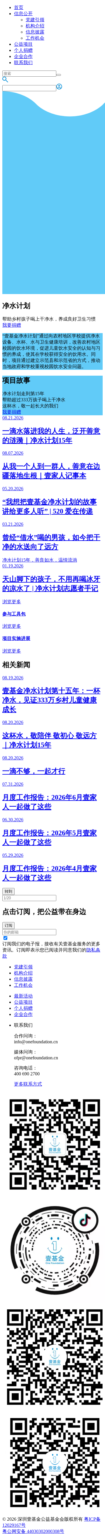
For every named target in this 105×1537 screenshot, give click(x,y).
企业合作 (23, 56)
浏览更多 (11, 601)
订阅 (8, 925)
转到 (8, 891)
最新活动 (23, 995)
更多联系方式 (28, 1083)
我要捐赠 (11, 325)
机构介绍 (35, 25)
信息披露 (35, 31)
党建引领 (35, 19)
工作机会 (35, 38)
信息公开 (23, 13)
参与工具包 (14, 613)
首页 (18, 7)
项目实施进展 (16, 638)
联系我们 (23, 62)
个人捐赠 (23, 50)
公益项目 (23, 44)
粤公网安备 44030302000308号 (33, 1531)
